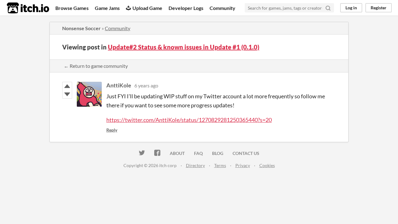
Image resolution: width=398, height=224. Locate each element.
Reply (111, 130)
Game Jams (107, 8)
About (177, 153)
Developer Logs (186, 8)
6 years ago (146, 85)
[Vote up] (67, 86)
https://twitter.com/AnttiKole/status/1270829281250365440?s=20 (189, 119)
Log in (351, 7)
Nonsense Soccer (81, 28)
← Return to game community (96, 66)
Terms (220, 165)
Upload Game (147, 8)
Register (378, 7)
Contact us (246, 153)
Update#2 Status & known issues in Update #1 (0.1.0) (183, 47)
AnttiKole (118, 85)
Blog (217, 153)
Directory (195, 165)
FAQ (198, 153)
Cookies (267, 165)
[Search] (328, 7)
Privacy (242, 165)
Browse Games (72, 8)
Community (222, 8)
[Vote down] (67, 94)
